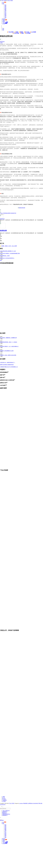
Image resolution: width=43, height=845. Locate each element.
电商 (5, 14)
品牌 (5, 8)
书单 (5, 17)
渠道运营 (7, 213)
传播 (5, 15)
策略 (5, 9)
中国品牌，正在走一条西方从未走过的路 (8, 355)
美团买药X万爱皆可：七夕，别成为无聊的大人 (9, 346)
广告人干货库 (2, 213)
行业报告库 (4, 800)
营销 (3, 3)
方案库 (3, 796)
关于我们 (4, 801)
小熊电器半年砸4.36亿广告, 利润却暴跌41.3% (9, 366)
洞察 (5, 6)
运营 (5, 13)
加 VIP (3, 797)
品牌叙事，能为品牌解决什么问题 (6, 350)
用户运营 (11, 213)
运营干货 (14, 213)
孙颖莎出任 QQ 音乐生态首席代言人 (7, 258)
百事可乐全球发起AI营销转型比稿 (6, 364)
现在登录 (2, 820)
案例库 (3, 838)
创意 (5, 7)
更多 (1, 260)
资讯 (5, 4)
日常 (5, 16)
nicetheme (21, 803)
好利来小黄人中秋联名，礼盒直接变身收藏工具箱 (10, 253)
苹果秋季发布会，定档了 (5, 255)
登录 (3, 29)
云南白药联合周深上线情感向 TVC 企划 (8, 251)
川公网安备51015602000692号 (33, 803)
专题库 (3, 21)
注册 (3, 28)
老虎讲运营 (2, 218)
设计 (5, 11)
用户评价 (4, 798)
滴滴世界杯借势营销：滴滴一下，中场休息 (8, 342)
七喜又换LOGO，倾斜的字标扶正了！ (7, 362)
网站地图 (25, 803)
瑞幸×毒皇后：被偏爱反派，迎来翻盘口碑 (8, 337)
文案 (5, 10)
